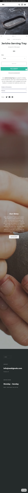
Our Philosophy (14, 236)
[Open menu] (25, 4)
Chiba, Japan (17, 47)
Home (8, 39)
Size (2, 55)
